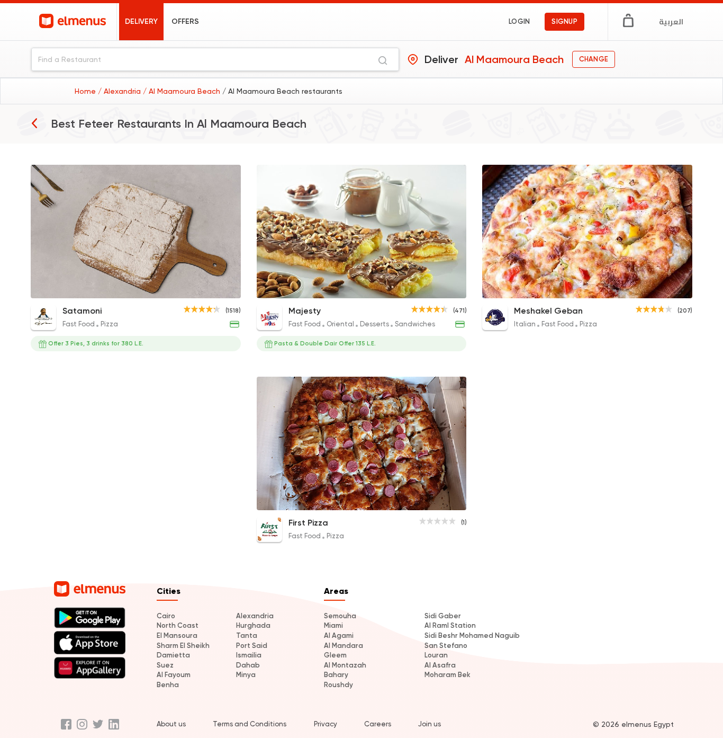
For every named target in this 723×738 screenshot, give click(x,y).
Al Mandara (343, 646)
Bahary (336, 675)
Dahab (248, 665)
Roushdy (338, 685)
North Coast (177, 625)
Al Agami (339, 635)
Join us (429, 724)
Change (593, 59)
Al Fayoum (174, 675)
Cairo (166, 616)
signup (564, 21)
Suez (165, 665)
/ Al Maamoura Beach (182, 91)
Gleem (335, 655)
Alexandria (255, 616)
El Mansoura (177, 635)
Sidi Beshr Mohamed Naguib (472, 635)
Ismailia (248, 655)
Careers (377, 724)
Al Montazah (345, 665)
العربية (671, 22)
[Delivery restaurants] (34, 123)
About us (171, 724)
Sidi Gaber (442, 616)
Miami (333, 625)
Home (86, 91)
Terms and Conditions (249, 724)
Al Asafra (440, 665)
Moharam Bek (447, 675)
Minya (246, 675)
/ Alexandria (120, 91)
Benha (168, 685)
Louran (436, 655)
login (519, 21)
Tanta (246, 635)
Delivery (141, 21)
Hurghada (253, 625)
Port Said (251, 646)
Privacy (325, 724)
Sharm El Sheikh (183, 646)
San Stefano (445, 646)
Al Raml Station (450, 625)
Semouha (340, 616)
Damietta (173, 655)
